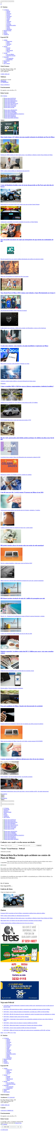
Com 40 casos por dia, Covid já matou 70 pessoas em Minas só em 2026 (22, 492)
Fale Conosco (7, 63)
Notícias (8, 11)
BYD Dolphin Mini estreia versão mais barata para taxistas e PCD (16, 420)
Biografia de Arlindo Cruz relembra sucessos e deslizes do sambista (16, 474)
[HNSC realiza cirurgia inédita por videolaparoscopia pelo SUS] (11, 168)
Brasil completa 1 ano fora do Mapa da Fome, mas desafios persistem (16, 776)
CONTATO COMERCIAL (7, 1110)
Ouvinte (5, 53)
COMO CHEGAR (5, 74)
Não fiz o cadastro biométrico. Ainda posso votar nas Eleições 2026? (16, 563)
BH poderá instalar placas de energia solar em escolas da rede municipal (22, 545)
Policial (8, 12)
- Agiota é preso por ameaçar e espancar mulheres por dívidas (20, 1022)
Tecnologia (9, 16)
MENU (2, 120)
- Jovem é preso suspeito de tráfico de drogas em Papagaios (20, 1027)
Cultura (8, 18)
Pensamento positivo (11, 25)
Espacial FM (6, 809)
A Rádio (5, 40)
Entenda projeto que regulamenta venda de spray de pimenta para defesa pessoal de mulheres (22, 723)
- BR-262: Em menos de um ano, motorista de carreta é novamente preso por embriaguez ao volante (29, 1014)
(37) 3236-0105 (11, 1097)
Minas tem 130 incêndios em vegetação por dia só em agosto (14, 276)
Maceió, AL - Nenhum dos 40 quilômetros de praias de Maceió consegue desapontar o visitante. (23, 616)
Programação (7, 60)
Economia (8, 24)
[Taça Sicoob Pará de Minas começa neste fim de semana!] (11, 308)
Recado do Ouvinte (10, 55)
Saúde (7, 20)
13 (7, 1032)
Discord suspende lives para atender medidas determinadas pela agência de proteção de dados (22, 259)
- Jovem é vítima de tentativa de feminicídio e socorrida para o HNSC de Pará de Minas (26, 1011)
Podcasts (6, 33)
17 (13, 1032)
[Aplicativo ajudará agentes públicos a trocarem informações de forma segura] (11, 378)
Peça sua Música (10, 54)
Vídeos (5, 31)
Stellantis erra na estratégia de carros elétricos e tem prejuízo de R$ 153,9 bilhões (19, 402)
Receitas (8, 47)
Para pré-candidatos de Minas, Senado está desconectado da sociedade (22, 706)
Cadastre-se (6, 34)
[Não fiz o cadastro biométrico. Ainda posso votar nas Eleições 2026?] (11, 560)
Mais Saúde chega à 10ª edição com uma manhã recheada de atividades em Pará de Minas (28, 137)
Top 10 (8, 45)
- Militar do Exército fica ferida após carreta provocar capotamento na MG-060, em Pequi (27, 1030)
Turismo (8, 22)
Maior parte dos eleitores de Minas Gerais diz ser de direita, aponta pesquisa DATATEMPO (22, 741)
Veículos (8, 17)
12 (5, 1032)
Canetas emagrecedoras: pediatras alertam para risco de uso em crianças (22, 759)
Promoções (6, 57)
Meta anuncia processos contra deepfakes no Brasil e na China (15, 363)
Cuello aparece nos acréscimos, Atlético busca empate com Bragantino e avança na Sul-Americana (23, 328)
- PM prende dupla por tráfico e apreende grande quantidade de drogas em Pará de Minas (27, 1009)
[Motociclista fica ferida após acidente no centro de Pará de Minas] (14, 907)
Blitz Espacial (9, 50)
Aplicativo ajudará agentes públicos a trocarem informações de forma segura (18, 381)
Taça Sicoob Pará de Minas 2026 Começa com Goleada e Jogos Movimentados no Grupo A (28, 293)
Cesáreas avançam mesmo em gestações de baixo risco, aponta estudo (17, 527)
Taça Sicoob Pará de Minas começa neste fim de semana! (14, 310)
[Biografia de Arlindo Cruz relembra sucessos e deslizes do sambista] (9, 472)
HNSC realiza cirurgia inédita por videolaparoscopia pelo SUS (15, 170)
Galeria (8, 51)
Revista (8, 49)
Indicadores (9, 29)
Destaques (8, 13)
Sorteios (8, 28)
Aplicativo (6, 810)
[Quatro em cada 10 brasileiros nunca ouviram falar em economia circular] (10, 668)
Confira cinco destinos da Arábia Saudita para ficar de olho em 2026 (16, 633)
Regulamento (9, 59)
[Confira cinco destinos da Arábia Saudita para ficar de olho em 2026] (11, 631)
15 (10, 1032)
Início (2, 1032)
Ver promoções (9, 58)
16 (11, 1032)
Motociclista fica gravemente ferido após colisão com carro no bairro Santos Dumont (20, 204)
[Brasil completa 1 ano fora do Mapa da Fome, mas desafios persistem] (10, 774)
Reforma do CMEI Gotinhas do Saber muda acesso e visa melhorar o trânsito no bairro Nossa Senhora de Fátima (26, 154)
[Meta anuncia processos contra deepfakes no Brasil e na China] (10, 361)
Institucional (9, 41)
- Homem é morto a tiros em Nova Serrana (16, 1016)
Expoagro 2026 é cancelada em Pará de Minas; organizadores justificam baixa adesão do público (23, 913)
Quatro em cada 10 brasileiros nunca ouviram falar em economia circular (17, 670)
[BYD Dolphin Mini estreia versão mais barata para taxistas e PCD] (11, 417)
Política (8, 26)
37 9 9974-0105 (4, 1129)
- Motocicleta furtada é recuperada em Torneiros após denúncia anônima (23, 1025)
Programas (8, 44)
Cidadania (8, 21)
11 (4, 1032)
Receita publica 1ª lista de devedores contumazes (12, 688)
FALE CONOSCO (5, 84)
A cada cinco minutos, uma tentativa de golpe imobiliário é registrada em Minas (24, 346)
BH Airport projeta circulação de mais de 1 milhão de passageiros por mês (23, 598)
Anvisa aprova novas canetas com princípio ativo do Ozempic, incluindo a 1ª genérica (20, 510)
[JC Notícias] (4, 95)
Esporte (8, 15)
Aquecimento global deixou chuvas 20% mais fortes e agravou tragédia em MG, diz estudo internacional (25, 791)
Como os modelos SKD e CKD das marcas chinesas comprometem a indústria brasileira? (27, 386)
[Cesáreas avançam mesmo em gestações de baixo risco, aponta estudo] (7, 525)
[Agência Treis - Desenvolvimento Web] (17, 1123)
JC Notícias (6, 9)
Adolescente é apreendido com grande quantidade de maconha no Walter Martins (19, 221)
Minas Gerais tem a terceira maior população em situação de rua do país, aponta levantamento (22, 580)
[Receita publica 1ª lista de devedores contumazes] (11, 685)
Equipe (8, 42)
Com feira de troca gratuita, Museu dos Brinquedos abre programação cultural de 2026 (20, 457)
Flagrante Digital (7, 30)
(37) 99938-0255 (4, 81)
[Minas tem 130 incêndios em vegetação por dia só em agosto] (10, 274)
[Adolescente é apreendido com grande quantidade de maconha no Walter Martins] (11, 219)
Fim (15, 1032)
